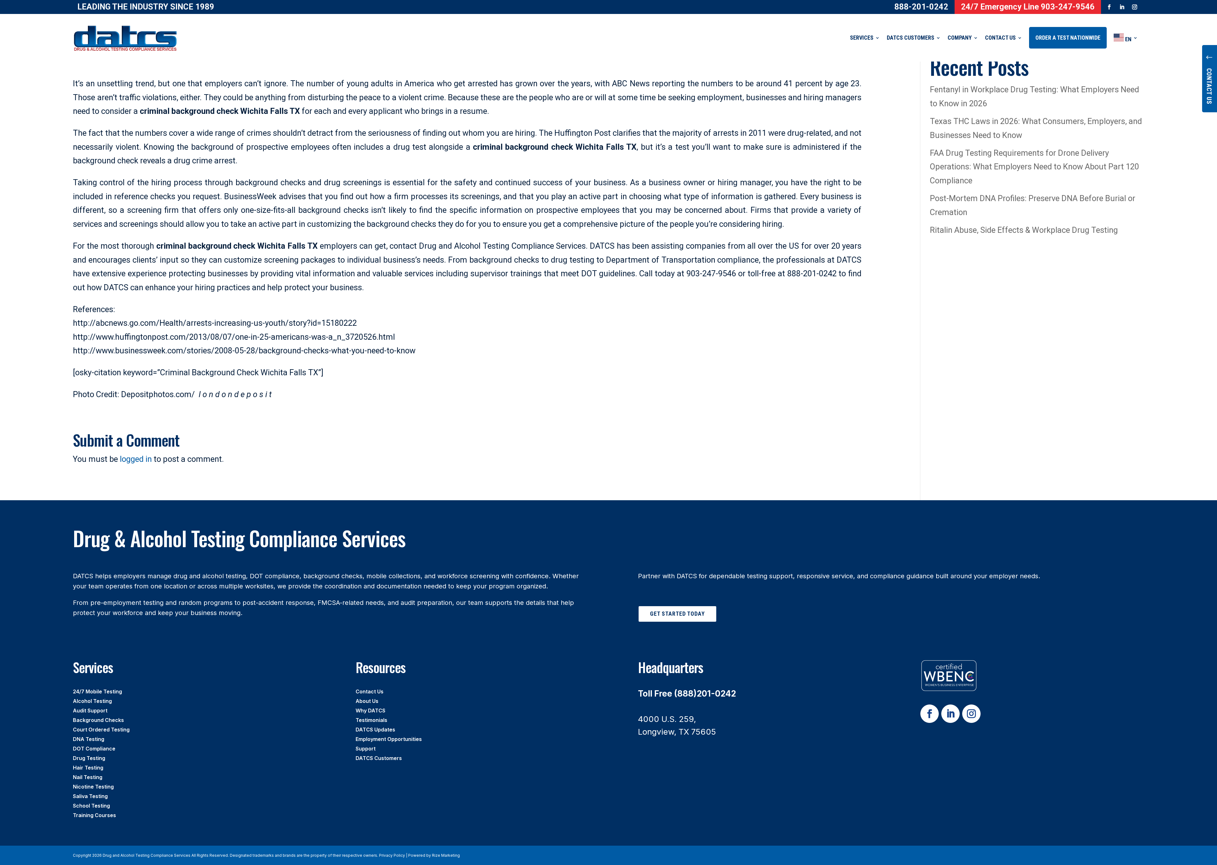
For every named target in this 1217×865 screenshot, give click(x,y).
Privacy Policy (392, 855)
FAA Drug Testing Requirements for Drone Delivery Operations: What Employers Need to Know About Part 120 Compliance (1034, 166)
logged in (136, 459)
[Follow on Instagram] (1135, 7)
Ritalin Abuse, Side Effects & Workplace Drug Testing (1024, 230)
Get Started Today (677, 613)
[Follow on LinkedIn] (1122, 7)
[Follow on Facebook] (1109, 7)
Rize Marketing (446, 855)
